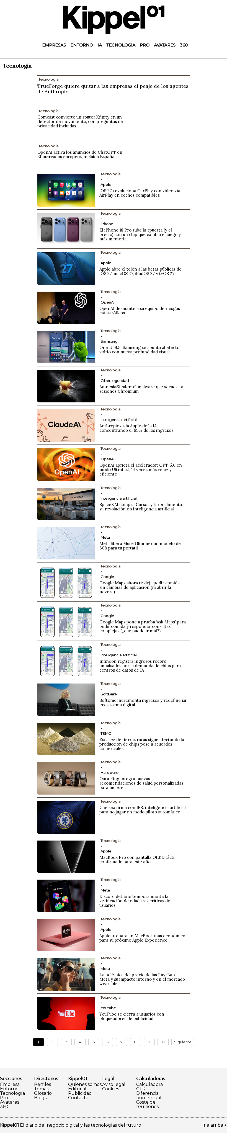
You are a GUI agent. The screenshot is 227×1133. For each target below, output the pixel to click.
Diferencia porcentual (148, 1095)
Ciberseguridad (114, 380)
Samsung (108, 341)
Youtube (108, 1008)
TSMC (105, 733)
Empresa (10, 1084)
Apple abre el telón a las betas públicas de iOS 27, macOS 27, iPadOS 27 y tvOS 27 (140, 271)
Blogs (40, 1098)
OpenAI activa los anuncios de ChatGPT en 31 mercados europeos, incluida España (79, 154)
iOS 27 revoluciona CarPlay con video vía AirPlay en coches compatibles (139, 193)
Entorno (81, 45)
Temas (41, 1089)
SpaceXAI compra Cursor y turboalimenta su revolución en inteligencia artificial (140, 507)
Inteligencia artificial (118, 419)
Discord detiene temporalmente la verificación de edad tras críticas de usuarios (134, 901)
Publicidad (80, 1093)
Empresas (54, 45)
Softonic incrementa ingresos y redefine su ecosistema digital (142, 702)
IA (99, 45)
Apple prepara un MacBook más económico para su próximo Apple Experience (142, 938)
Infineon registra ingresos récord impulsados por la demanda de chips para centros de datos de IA (140, 666)
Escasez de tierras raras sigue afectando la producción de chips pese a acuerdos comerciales (141, 744)
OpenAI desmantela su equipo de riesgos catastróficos (139, 310)
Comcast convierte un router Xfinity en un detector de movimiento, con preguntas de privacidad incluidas (80, 121)
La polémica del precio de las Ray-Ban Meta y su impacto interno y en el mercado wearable (142, 979)
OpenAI (107, 302)
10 (163, 1042)
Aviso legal (113, 1084)
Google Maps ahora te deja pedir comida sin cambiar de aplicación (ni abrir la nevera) (139, 587)
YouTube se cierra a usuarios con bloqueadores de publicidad (131, 1016)
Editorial (77, 1089)
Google (107, 576)
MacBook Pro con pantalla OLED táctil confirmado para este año (137, 859)
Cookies (110, 1089)
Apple (105, 184)
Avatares (165, 45)
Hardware (109, 772)
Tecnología (120, 45)
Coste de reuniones (147, 1104)
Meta (105, 537)
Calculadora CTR (149, 1086)
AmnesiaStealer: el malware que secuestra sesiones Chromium (141, 389)
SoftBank (108, 694)
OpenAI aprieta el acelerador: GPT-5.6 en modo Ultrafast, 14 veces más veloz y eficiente (140, 470)
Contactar (79, 1098)
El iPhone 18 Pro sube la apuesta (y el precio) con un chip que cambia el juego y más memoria (140, 234)
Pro (144, 45)
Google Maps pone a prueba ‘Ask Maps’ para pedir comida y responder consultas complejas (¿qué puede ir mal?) (142, 626)
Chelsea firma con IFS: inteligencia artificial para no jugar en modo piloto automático (142, 810)
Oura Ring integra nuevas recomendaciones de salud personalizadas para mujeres (141, 783)
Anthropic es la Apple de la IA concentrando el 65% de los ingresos (136, 428)
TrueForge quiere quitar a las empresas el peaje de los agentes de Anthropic (113, 89)
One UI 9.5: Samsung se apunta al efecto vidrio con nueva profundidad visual (139, 349)
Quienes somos (85, 1084)
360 (184, 45)
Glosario (43, 1093)
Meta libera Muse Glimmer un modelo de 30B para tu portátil (140, 546)
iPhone (106, 224)
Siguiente (183, 1042)
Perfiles (42, 1084)
